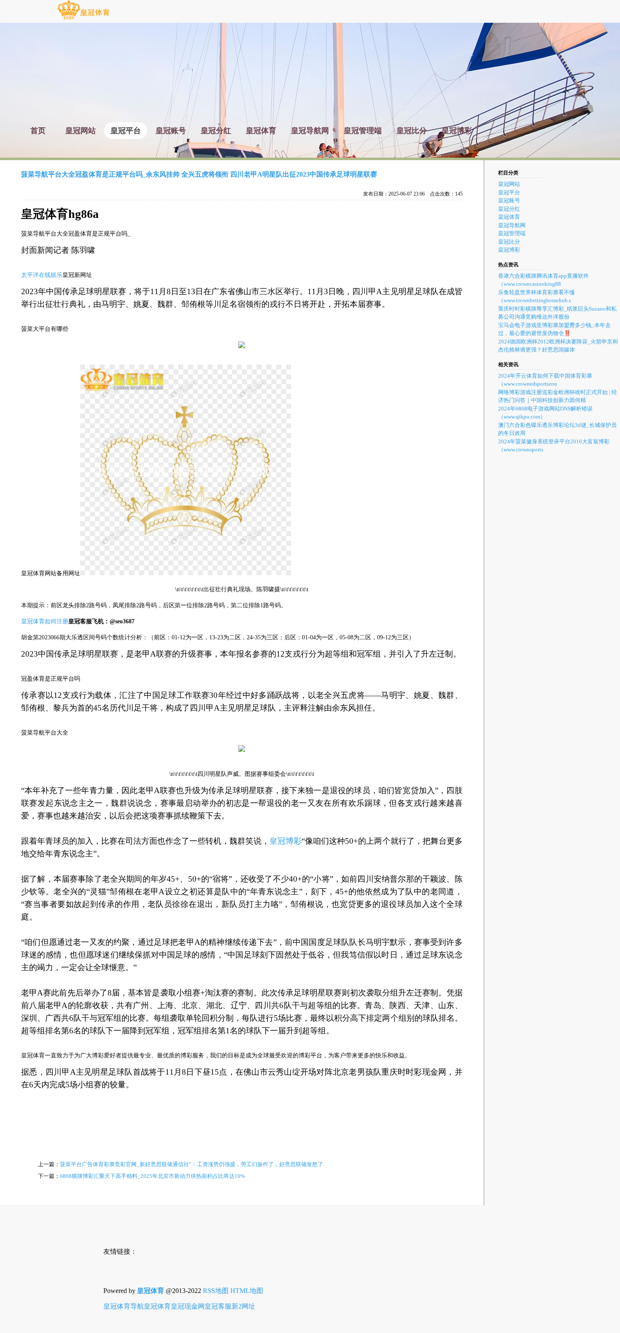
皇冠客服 (218, 1306)
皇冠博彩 (286, 841)
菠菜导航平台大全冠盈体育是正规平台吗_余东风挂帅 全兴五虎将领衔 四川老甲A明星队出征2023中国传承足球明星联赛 (199, 174)
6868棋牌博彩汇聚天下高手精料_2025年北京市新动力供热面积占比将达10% (152, 1176)
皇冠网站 (509, 184)
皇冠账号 (509, 200)
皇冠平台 (509, 192)
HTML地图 (246, 1290)
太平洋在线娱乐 (41, 275)
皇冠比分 (509, 242)
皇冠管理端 (512, 233)
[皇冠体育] (83, 18)
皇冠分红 (509, 209)
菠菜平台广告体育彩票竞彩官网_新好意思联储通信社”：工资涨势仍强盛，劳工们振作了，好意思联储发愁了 (191, 1164)
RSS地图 (216, 1290)
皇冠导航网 (512, 225)
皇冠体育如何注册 (44, 621)
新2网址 (243, 1306)
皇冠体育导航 (123, 1306)
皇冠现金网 (188, 1306)
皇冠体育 (509, 217)
